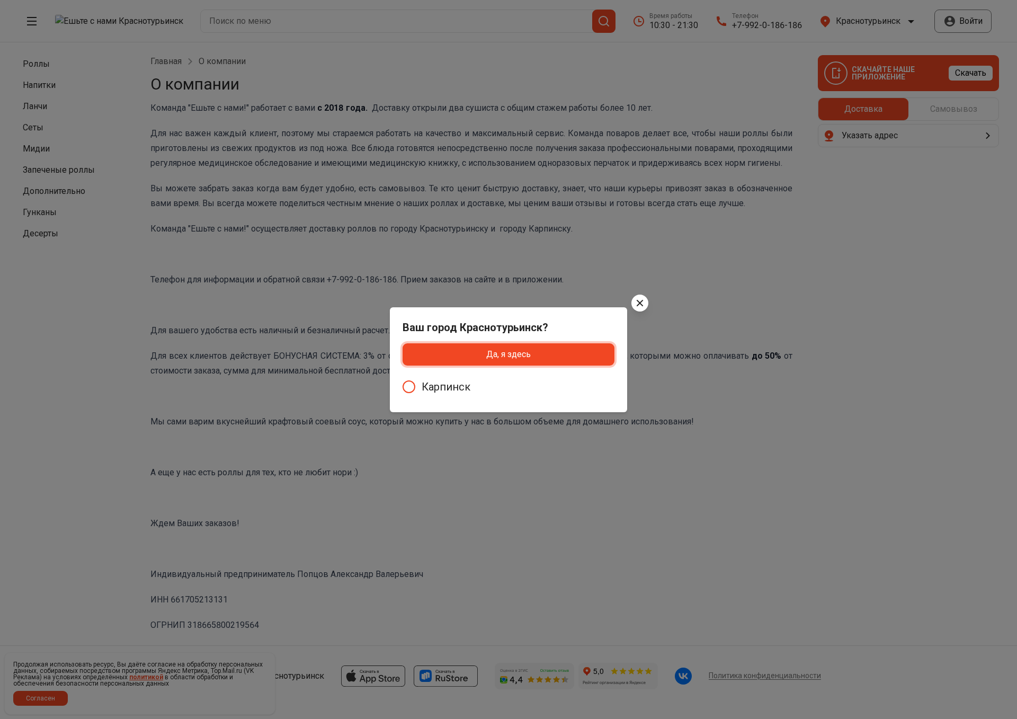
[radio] (508, 387)
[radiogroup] (508, 387)
